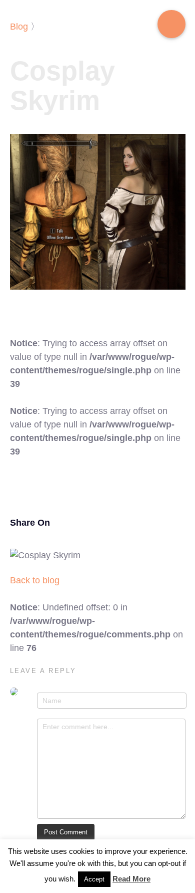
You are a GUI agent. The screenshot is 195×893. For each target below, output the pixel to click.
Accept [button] (94, 879)
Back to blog (35, 580)
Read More (131, 878)
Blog (19, 27)
